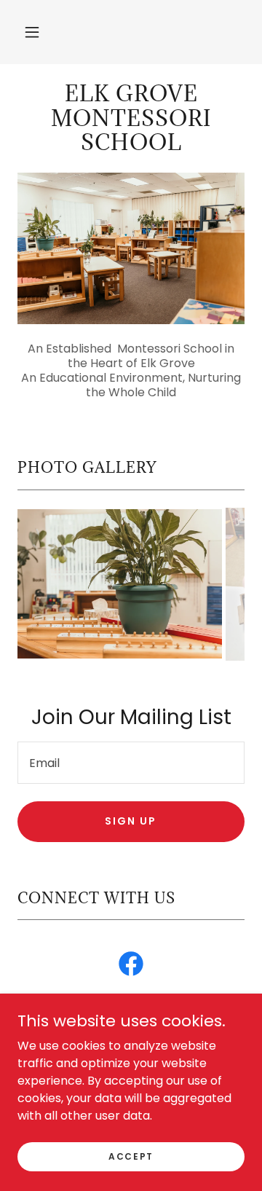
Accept (131, 1155)
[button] (32, 32)
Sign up (130, 821)
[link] (131, 118)
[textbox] (131, 763)
